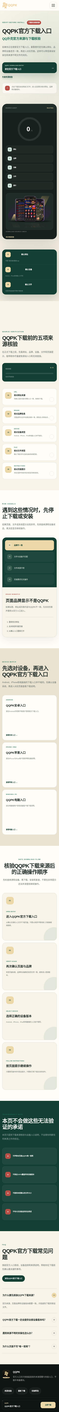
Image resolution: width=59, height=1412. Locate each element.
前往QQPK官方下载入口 (13, 1278)
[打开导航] (53, 5)
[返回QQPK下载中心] (22, 5)
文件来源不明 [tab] (16, 568)
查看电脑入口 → (11, 829)
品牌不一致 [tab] (16, 545)
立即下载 (48, 1405)
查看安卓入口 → (11, 735)
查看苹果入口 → (11, 782)
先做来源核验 (7, 77)
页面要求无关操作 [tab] (18, 579)
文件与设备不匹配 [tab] (18, 557)
